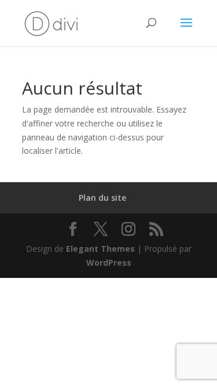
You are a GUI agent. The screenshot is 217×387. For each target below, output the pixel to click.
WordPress (108, 262)
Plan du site (102, 197)
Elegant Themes (100, 248)
